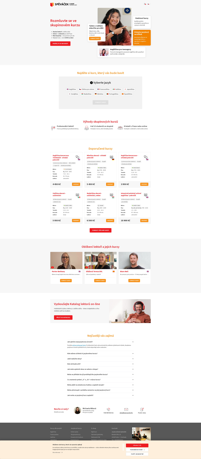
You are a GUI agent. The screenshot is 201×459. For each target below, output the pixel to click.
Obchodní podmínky (97, 435)
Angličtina (53, 432)
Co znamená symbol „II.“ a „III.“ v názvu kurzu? (83, 379)
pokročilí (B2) (124, 202)
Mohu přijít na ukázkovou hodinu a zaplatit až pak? (85, 385)
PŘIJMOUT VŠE (137, 445)
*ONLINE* (101, 205)
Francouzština (54, 435)
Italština (52, 437)
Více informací (56, 452)
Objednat (76, 184)
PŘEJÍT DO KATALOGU (63, 317)
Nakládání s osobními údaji (99, 440)
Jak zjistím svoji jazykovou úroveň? (80, 342)
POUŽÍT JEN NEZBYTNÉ (137, 454)
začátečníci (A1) (56, 202)
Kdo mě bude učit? (74, 364)
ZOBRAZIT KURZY (95, 38)
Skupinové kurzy (75, 435)
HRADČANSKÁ (136, 168)
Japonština (53, 440)
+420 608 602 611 (118, 440)
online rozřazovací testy (79, 345)
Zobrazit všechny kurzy (100, 230)
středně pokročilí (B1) (66, 165)
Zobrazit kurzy (66, 280)
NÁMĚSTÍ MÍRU (102, 168)
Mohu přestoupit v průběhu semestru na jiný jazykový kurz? (88, 390)
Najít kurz (94, 432)
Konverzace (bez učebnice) (60, 163)
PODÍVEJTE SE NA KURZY (60, 44)
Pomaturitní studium (77, 437)
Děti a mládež (72, 163)
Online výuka (74, 432)
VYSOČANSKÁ (68, 169)
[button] (149, 3)
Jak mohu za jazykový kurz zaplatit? (80, 395)
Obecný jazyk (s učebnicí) (94, 161)
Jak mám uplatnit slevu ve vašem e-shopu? (82, 369)
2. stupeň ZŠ (56, 165)
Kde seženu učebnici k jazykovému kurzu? (82, 353)
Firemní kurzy (75, 440)
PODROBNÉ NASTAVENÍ (136, 450)
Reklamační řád (95, 437)
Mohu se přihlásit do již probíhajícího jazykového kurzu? (87, 374)
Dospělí (104, 161)
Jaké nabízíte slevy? (74, 359)
